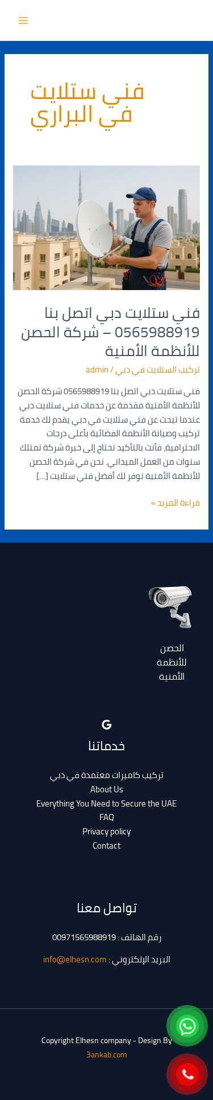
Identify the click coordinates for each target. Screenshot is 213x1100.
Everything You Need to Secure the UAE (106, 803)
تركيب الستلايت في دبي (157, 369)
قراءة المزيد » (175, 503)
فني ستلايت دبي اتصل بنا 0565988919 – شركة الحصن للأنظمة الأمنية (110, 332)
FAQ (106, 817)
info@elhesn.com (75, 959)
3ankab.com (106, 1054)
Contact (106, 845)
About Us (106, 789)
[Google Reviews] (106, 724)
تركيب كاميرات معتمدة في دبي (107, 775)
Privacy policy (106, 831)
